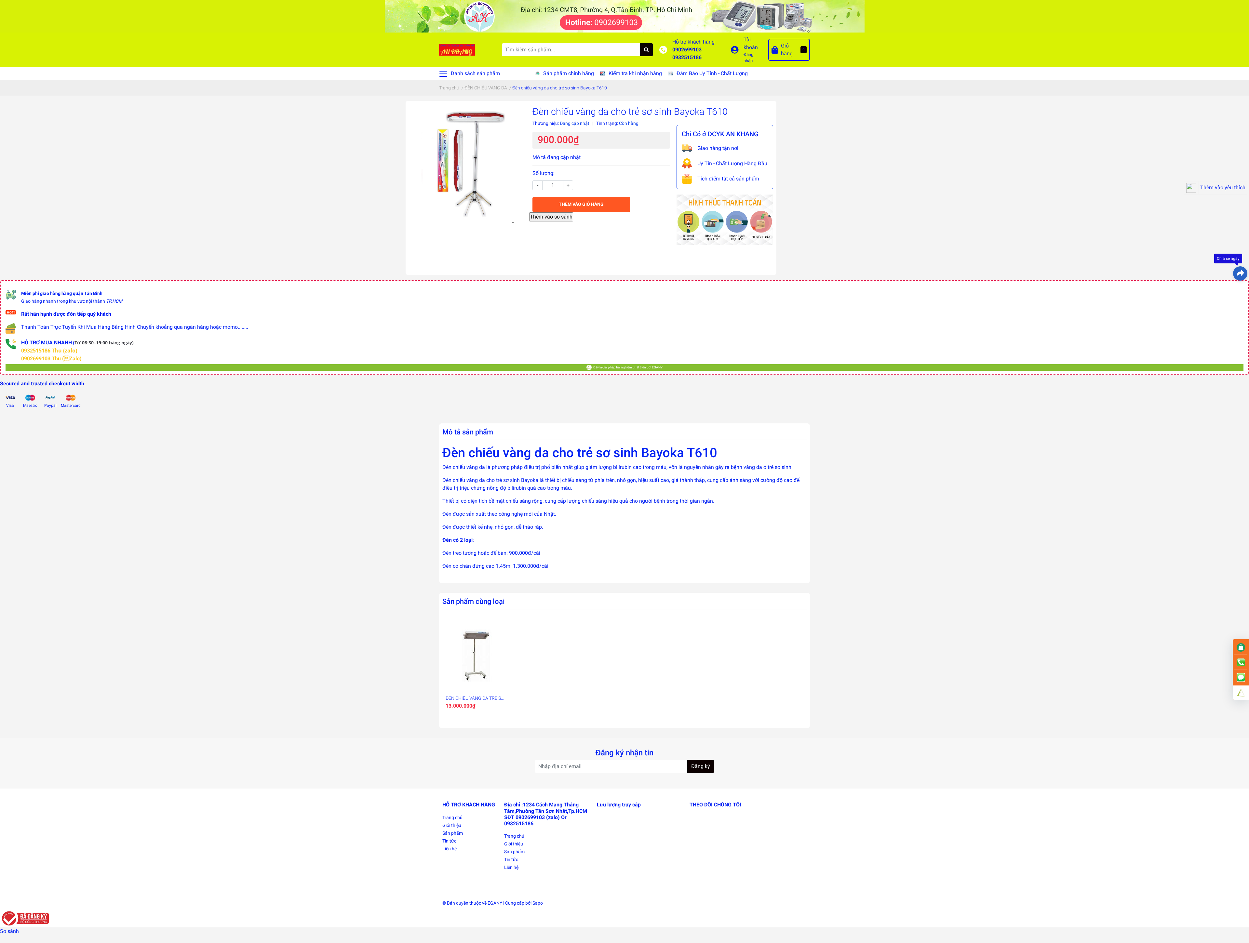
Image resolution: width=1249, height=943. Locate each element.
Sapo (537, 903)
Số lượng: (543, 173)
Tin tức (449, 840)
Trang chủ (452, 817)
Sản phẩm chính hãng (568, 73)
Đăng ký (700, 766)
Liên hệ (449, 848)
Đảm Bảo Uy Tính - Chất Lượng (712, 73)
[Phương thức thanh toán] (725, 219)
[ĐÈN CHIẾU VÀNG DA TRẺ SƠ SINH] (476, 655)
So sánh (9, 931)
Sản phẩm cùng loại (473, 601)
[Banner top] (625, 16)
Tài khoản (751, 43)
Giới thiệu (451, 825)
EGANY (495, 903)
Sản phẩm (452, 833)
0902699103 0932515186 (687, 53)
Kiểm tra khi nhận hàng (635, 73)
